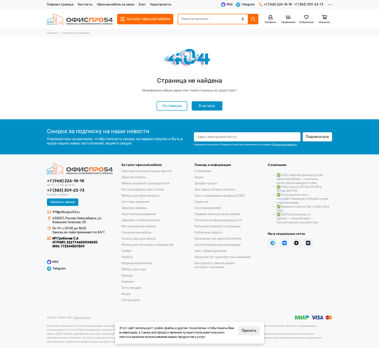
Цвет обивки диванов (210, 251)
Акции (126, 294)
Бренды (127, 275)
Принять (249, 330)
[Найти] (253, 19)
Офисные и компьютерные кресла (146, 171)
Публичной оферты (284, 144)
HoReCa (127, 257)
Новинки (128, 282)
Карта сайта (82, 317)
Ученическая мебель (137, 232)
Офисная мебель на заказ (115, 4)
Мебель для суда (134, 269)
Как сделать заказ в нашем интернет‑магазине (215, 265)
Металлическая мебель (139, 226)
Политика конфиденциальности (218, 220)
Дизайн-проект (206, 183)
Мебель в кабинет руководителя (145, 183)
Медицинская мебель (137, 263)
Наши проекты (160, 4)
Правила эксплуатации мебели (217, 214)
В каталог (207, 106)
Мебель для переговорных (141, 196)
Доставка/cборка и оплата (215, 189)
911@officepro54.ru (66, 212)
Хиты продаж (131, 288)
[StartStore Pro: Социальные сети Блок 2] (308, 243)
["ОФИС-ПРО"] (80, 19)
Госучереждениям (208, 208)
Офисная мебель (134, 177)
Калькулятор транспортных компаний (223, 257)
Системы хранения (135, 202)
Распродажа (131, 300)
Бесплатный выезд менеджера (218, 245)
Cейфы (127, 251)
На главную (172, 106)
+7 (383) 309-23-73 (308, 4)
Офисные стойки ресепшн (141, 220)
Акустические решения (139, 214)
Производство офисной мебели (218, 239)
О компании (203, 171)
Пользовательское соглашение (218, 226)
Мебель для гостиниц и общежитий (147, 245)
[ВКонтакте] (284, 243)
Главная (52, 32)
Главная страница (60, 4)
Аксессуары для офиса (139, 239)
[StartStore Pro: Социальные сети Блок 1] (296, 243)
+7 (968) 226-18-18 (278, 4)
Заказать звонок (62, 202)
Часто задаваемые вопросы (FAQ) (220, 196)
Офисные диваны (134, 208)
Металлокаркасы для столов (143, 189)
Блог (142, 4)
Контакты (85, 4)
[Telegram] (272, 243)
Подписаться (317, 137)
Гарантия (201, 202)
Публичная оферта (208, 232)
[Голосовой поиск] (242, 19)
